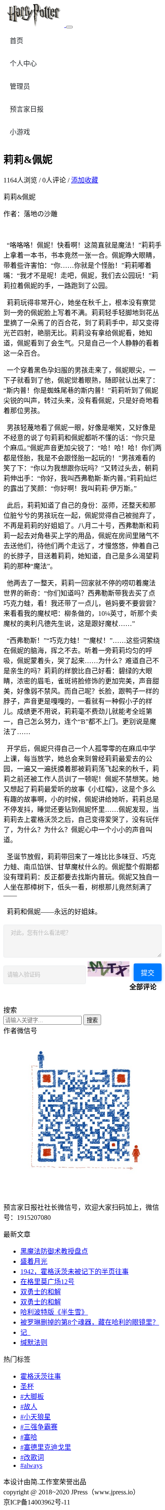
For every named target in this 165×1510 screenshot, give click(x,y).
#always (31, 1465)
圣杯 (27, 1386)
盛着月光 (33, 1261)
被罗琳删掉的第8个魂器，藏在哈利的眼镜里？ (89, 1322)
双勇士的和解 (40, 1291)
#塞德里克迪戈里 (45, 1447)
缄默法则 (33, 1342)
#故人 (28, 1406)
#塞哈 (28, 1437)
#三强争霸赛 (39, 1427)
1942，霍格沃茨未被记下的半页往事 (74, 1271)
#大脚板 (32, 1396)
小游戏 (20, 132)
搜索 (92, 1020)
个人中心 (23, 63)
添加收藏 (84, 180)
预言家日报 (27, 109)
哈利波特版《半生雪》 (54, 1312)
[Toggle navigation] (69, 27)
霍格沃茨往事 (40, 1376)
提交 (147, 973)
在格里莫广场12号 (47, 1281)
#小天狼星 (35, 1416)
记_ (25, 1332)
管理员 (20, 86)
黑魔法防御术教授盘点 (54, 1251)
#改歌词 (32, 1457)
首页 (16, 40)
